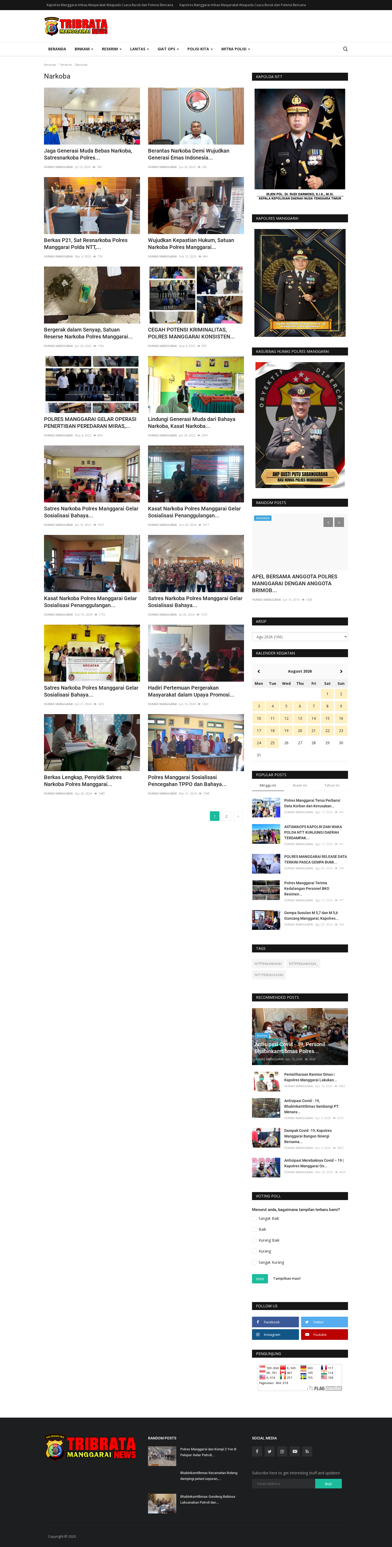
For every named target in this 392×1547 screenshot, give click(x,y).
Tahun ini (332, 785)
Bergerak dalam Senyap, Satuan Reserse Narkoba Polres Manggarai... (88, 333)
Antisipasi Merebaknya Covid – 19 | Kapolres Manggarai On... (314, 1163)
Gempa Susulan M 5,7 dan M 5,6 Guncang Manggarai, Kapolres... (311, 915)
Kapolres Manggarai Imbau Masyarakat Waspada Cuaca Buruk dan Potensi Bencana (110, 5)
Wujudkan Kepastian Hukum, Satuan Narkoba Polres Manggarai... (191, 243)
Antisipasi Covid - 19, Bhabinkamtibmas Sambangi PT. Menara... (311, 1106)
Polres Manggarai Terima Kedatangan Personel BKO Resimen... (306, 888)
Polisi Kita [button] (198, 48)
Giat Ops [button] (167, 48)
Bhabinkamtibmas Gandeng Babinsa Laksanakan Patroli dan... (207, 1499)
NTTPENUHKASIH (268, 963)
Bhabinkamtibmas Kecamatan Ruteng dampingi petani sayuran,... (208, 1476)
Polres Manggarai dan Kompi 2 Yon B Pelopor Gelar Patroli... (208, 1452)
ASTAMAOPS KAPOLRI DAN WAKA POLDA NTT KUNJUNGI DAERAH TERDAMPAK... (313, 832)
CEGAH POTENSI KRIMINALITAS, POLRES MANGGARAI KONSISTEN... (191, 333)
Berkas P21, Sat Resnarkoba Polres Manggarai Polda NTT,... (85, 243)
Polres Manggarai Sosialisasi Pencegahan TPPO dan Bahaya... (187, 780)
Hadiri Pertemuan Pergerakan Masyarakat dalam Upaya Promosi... (191, 691)
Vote (260, 1278)
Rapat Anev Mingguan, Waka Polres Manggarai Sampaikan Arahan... (294, 580)
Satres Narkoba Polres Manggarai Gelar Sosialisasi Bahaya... (91, 512)
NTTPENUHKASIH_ (303, 963)
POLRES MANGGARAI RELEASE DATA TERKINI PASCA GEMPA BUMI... (315, 859)
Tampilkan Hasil (287, 1278)
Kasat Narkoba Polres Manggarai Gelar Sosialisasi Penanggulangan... (194, 512)
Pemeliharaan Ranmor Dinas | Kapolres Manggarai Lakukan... (310, 1077)
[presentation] (328, 522)
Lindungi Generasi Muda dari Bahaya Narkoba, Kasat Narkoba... (191, 422)
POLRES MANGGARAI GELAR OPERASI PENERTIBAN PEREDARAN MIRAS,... (90, 422)
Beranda (57, 48)
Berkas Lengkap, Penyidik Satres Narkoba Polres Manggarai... (83, 780)
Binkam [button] (83, 48)
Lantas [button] (138, 48)
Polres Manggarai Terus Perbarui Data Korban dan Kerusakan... (312, 803)
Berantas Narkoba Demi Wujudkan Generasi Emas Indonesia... (188, 154)
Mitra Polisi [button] (234, 48)
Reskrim (66, 65)
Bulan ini (300, 785)
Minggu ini (268, 785)
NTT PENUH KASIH (269, 974)
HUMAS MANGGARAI (58, 167)
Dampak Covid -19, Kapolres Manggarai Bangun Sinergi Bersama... (308, 1136)
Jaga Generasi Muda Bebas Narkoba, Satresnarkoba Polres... (88, 154)
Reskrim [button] (110, 48)
